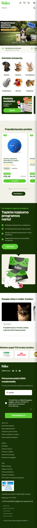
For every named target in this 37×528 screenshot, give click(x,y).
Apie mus (5, 423)
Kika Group (6, 505)
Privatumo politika (7, 452)
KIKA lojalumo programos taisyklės (13, 477)
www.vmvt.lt (28, 501)
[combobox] (18, 8)
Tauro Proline (6, 511)
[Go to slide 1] (9, 188)
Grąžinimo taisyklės (8, 475)
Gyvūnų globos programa (10, 437)
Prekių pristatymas (8, 472)
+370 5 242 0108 (7, 501)
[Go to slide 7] (22, 42)
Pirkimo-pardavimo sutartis (10, 434)
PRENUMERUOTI (18, 415)
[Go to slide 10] (24, 188)
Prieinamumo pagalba (9, 457)
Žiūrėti (12, 110)
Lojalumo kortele (7, 469)
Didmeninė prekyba (8, 454)
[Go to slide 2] (14, 42)
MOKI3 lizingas (6, 466)
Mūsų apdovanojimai (8, 428)
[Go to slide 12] (27, 188)
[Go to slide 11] (25, 188)
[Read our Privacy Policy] (31, 409)
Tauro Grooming (7, 516)
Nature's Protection (8, 508)
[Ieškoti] (34, 8)
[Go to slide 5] (19, 42)
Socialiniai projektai (8, 426)
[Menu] (34, 3)
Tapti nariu (10, 247)
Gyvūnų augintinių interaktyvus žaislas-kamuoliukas (11, 160)
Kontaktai (5, 446)
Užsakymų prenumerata (9, 431)
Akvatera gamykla (8, 513)
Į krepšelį (14, 181)
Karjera (4, 443)
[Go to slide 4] (17, 42)
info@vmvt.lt (18, 501)
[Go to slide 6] (20, 42)
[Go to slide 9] (22, 188)
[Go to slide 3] (16, 42)
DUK (3, 463)
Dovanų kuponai (7, 449)
